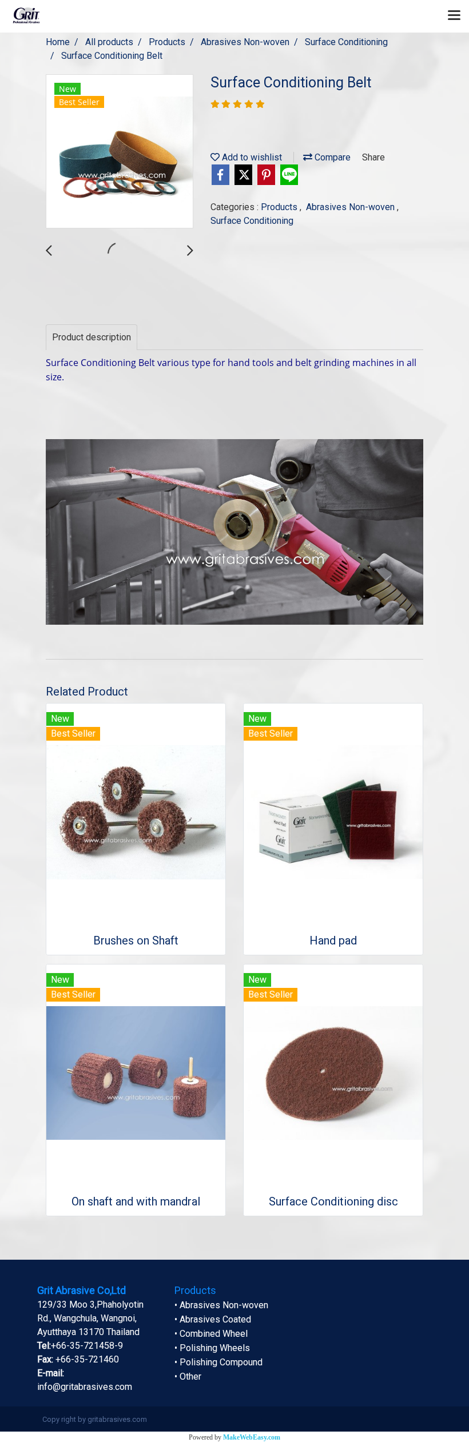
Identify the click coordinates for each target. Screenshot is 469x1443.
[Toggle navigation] (454, 16)
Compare (331, 157)
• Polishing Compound (218, 1362)
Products (280, 207)
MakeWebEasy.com (251, 1437)
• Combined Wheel (211, 1333)
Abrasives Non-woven (351, 207)
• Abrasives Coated (212, 1319)
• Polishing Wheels (212, 1347)
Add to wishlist (251, 157)
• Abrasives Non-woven (221, 1305)
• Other (187, 1376)
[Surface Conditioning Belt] (119, 152)
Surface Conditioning (251, 220)
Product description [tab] (91, 337)
